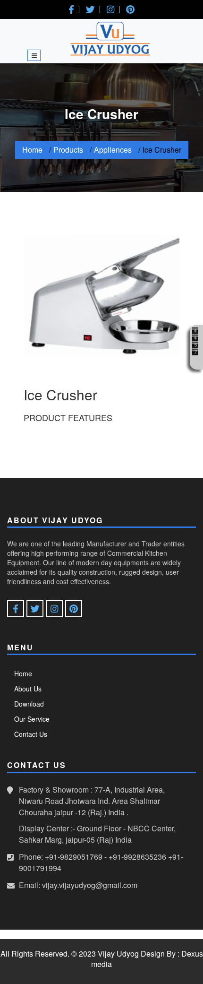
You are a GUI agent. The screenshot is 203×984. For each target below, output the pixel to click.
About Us (28, 688)
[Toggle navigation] (34, 55)
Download (29, 703)
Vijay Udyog (118, 953)
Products (68, 149)
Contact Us (30, 734)
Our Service (32, 719)
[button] (71, 9)
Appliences (113, 149)
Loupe (195, 361)
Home (32, 149)
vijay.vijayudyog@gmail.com (89, 885)
